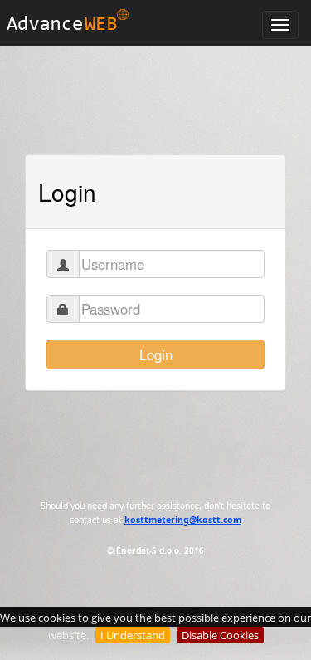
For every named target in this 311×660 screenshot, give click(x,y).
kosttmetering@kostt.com (182, 520)
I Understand (132, 635)
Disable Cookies (220, 635)
